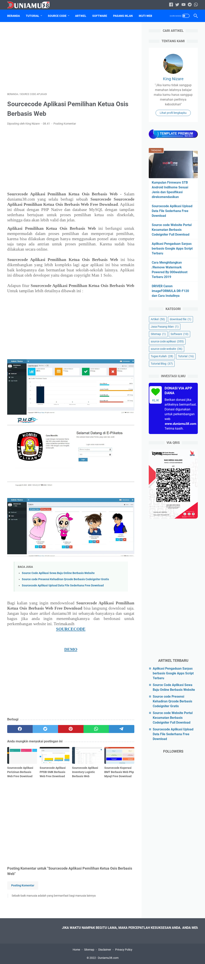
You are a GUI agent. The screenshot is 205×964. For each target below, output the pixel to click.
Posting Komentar (64, 123)
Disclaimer (104, 949)
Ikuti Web (145, 15)
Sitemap (158, 334)
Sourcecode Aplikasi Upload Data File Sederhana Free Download (63, 585)
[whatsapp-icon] (196, 5)
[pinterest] (70, 729)
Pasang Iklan (123, 15)
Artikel (80, 15)
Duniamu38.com (108, 957)
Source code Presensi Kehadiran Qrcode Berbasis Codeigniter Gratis (65, 579)
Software (99, 15)
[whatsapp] (96, 729)
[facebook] (20, 729)
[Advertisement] (70, 57)
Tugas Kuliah (162, 356)
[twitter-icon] (177, 5)
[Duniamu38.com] (30, 5)
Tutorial (32, 15)
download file (180, 319)
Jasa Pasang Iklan (165, 326)
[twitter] (45, 729)
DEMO (70, 649)
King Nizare (173, 78)
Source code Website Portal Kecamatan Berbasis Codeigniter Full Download (172, 229)
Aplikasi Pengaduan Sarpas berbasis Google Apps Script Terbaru (172, 248)
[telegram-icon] (190, 5)
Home (76, 949)
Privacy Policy (123, 949)
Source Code (57, 15)
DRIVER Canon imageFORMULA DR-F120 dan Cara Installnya (170, 291)
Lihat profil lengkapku (173, 112)
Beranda (13, 15)
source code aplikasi (167, 341)
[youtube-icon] (183, 5)
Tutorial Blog (162, 363)
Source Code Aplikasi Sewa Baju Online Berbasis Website (58, 573)
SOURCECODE (70, 629)
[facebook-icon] (171, 5)
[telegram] (121, 729)
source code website (166, 348)
